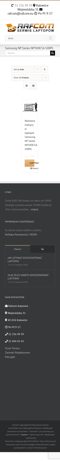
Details (34, 168)
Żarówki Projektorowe (17, 352)
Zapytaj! (32, 163)
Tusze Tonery (12, 348)
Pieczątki (10, 357)
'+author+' (24, 434)
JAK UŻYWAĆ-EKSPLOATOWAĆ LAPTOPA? (25, 259)
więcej (34, 209)
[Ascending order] (45, 69)
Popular (17, 249)
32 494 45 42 (16, 341)
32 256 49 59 (23, 5)
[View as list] (33, 86)
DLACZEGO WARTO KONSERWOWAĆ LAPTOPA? (28, 276)
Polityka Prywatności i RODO (21, 234)
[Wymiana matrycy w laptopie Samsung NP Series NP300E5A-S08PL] (30, 107)
